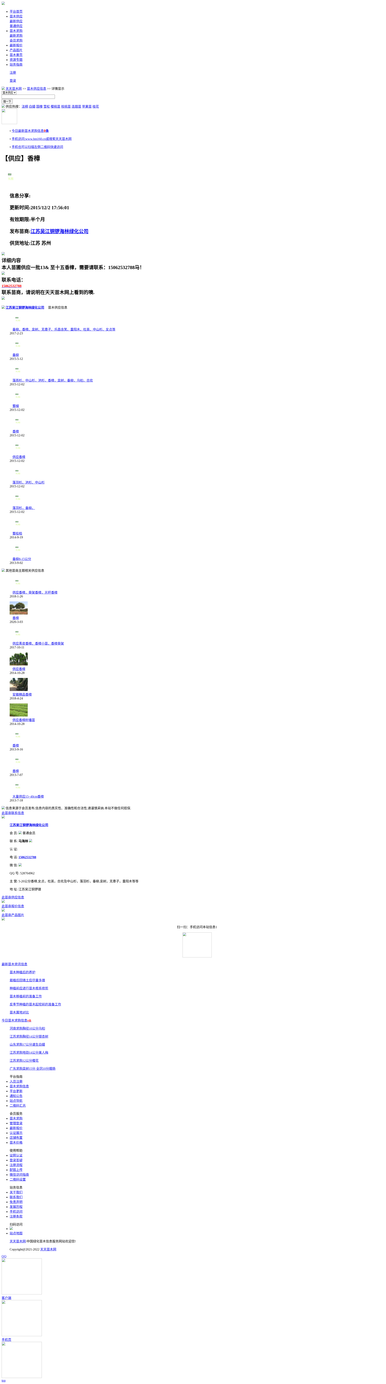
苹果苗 (87, 106)
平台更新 (16, 1091)
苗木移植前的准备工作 (26, 996)
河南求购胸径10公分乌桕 (27, 1028)
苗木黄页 (16, 55)
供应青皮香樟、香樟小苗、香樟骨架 (38, 643)
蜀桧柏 (17, 533)
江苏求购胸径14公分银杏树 (29, 1036)
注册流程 (16, 1165)
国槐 (39, 106)
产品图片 (16, 50)
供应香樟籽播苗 (23, 720)
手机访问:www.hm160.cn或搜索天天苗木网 (42, 139)
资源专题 (16, 59)
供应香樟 (18, 457)
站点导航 (16, 1100)
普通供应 (16, 26)
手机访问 (16, 1211)
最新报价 (16, 45)
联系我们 (16, 1197)
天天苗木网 (14, 88)
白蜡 (32, 106)
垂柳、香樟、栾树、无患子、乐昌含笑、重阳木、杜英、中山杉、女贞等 (63, 329)
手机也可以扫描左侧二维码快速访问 (37, 147)
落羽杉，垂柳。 (23, 508)
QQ (4, 1256)
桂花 (95, 106)
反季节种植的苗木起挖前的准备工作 (35, 1004)
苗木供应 (16, 16)
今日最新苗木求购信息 (30, 131)
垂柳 (15, 355)
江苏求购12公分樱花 (24, 1060)
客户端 (6, 1298)
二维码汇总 (18, 1105)
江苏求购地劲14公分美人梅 (29, 1052)
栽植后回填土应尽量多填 (27, 980)
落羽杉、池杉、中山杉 (28, 482)
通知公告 (16, 1096)
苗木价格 (16, 1142)
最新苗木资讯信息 (14, 964)
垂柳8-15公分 (21, 559)
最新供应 (16, 21)
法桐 (25, 106)
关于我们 (16, 1192)
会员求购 (16, 40)
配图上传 (16, 1170)
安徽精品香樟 (22, 694)
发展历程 (16, 1206)
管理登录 (16, 1123)
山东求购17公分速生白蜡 (27, 1044)
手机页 (6, 1339)
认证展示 (16, 1133)
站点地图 (16, 1233)
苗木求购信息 (19, 1086)
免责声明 (16, 1202)
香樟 (15, 431)
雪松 (46, 106)
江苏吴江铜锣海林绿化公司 (59, 231)
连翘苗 (76, 106)
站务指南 (16, 64)
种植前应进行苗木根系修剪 (29, 988)
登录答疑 (16, 1160)
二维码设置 (18, 1179)
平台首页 (16, 11)
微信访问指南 (19, 1174)
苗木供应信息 (36, 88)
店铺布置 (16, 1137)
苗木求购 (16, 31)
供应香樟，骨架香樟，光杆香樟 (34, 592)
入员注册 (16, 1081)
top (4, 1380)
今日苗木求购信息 (16, 1020)
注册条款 (16, 1216)
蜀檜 (15, 406)
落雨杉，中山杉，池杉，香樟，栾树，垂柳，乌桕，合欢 (52, 380)
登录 (13, 80)
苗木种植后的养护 (22, 972)
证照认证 (16, 1155)
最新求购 (16, 35)
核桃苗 (66, 106)
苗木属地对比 (19, 1012)
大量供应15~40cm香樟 (28, 796)
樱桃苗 (55, 106)
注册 (13, 72)
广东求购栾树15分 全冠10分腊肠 (32, 1068)
